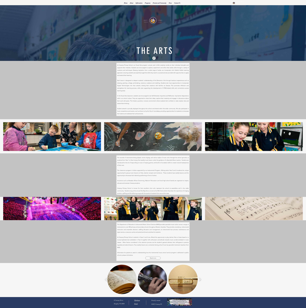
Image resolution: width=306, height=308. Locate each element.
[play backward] (106, 279)
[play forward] (200, 279)
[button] (131, 3)
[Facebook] (154, 58)
